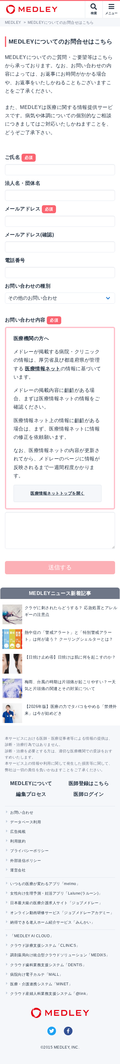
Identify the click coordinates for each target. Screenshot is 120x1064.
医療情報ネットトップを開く (57, 493)
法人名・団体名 (22, 183)
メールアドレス (29, 208)
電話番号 (15, 260)
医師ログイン (89, 794)
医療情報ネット (42, 368)
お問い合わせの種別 (27, 286)
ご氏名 (19, 157)
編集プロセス (31, 794)
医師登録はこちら (89, 783)
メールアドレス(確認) (29, 234)
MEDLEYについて (31, 783)
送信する (60, 567)
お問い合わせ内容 (31, 319)
